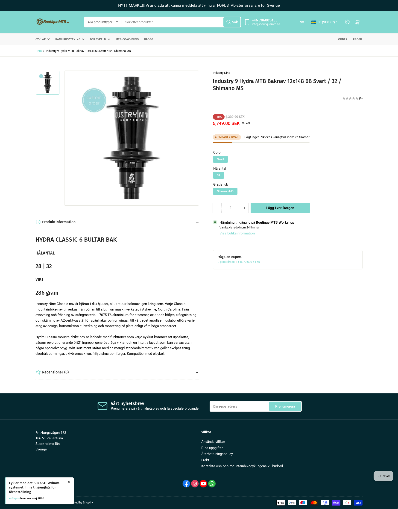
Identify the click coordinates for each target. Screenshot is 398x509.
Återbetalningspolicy (217, 454)
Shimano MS (225, 191)
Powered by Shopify (80, 502)
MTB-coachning (127, 39)
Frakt (205, 460)
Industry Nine (221, 72)
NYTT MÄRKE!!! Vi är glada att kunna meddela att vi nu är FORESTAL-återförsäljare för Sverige (199, 5)
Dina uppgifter (212, 448)
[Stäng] (69, 482)
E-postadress (226, 261)
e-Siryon (14, 498)
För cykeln (98, 39)
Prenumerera (285, 406)
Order (342, 39)
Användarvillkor (213, 442)
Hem (38, 51)
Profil (358, 39)
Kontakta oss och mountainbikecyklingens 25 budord (242, 466)
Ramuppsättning (67, 39)
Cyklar (40, 39)
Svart (220, 159)
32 (218, 175)
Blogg (148, 39)
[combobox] (181, 22)
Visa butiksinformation (237, 233)
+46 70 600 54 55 (249, 261)
